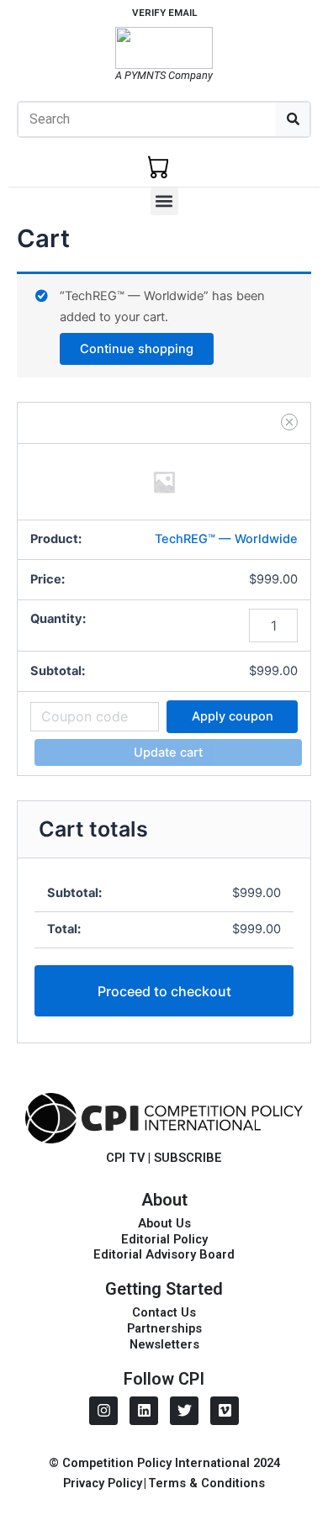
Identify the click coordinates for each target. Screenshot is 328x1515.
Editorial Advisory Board (164, 1254)
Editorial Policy (164, 1239)
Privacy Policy (102, 1483)
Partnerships (164, 1328)
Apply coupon (232, 716)
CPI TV (125, 1157)
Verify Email (164, 12)
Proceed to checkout (164, 991)
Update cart (168, 752)
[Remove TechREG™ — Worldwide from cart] (289, 422)
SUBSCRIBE (188, 1157)
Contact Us (164, 1312)
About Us (164, 1223)
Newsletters (164, 1344)
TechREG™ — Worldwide (226, 538)
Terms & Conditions (206, 1483)
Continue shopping (136, 348)
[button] (164, 201)
